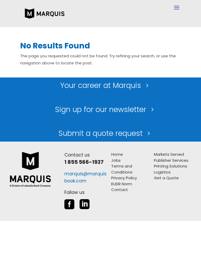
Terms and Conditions (121, 169)
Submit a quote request (100, 133)
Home (117, 154)
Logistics (162, 172)
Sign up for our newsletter (100, 109)
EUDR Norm (121, 184)
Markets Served (169, 154)
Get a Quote (166, 178)
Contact (119, 189)
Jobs (116, 160)
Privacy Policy (124, 178)
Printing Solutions (170, 166)
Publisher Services (171, 160)
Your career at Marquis (100, 85)
